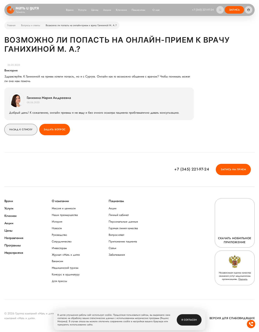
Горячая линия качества (123, 228)
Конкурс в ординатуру (66, 275)
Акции (107, 10)
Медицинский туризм (65, 268)
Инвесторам (59, 248)
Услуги (82, 10)
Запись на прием (233, 169)
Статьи (112, 248)
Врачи (70, 10)
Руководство (59, 235)
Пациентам (138, 10)
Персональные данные (123, 222)
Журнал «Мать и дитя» (66, 255)
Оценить (242, 279)
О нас (156, 10)
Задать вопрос (54, 129)
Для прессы (59, 281)
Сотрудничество (61, 242)
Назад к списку (20, 129)
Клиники (121, 10)
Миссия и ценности (64, 208)
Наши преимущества (65, 215)
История (57, 222)
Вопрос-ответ (116, 235)
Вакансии (57, 261)
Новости (57, 228)
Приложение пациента (123, 242)
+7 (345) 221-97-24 (203, 10)
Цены (95, 10)
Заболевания (117, 255)
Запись (234, 10)
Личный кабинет (119, 215)
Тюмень (20, 12)
